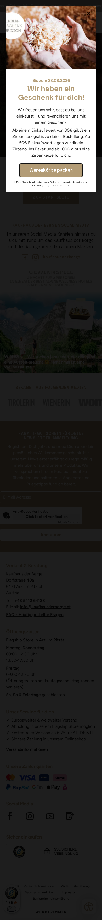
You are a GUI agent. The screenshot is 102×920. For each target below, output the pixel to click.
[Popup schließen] (88, 13)
